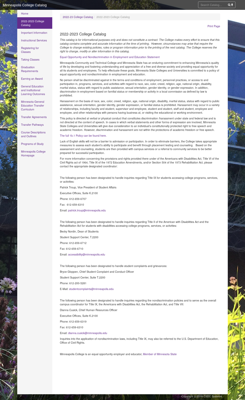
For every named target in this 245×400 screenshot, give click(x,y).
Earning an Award (32, 78)
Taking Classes (30, 59)
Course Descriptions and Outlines (33, 134)
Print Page (213, 26)
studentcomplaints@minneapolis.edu (91, 289)
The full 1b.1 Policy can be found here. (83, 135)
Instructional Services (34, 40)
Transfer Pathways (32, 124)
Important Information (34, 32)
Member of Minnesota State (160, 354)
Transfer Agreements (34, 117)
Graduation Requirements (29, 69)
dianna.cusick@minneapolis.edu (87, 333)
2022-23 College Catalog (78, 17)
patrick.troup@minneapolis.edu (87, 210)
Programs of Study (32, 144)
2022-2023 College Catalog (32, 23)
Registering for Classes (30, 50)
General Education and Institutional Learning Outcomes (33, 90)
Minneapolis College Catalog (25, 4)
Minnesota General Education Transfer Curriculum (32, 105)
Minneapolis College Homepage (33, 153)
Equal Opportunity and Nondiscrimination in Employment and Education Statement (110, 57)
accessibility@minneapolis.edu (86, 254)
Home (24, 13)
